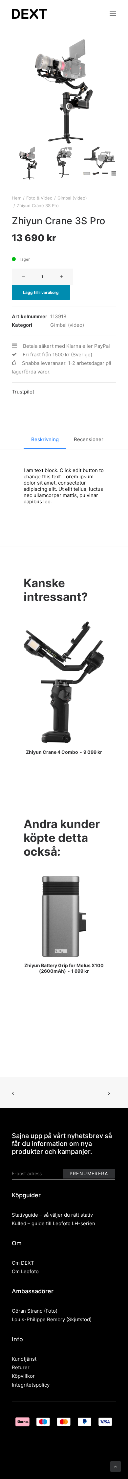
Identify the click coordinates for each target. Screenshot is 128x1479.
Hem (16, 198)
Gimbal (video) (72, 198)
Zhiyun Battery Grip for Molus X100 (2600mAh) (64, 968)
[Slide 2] (64, 163)
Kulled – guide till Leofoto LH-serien (53, 1223)
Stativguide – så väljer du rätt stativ (52, 1215)
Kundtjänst (24, 1359)
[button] (113, 14)
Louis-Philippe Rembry (38, 1319)
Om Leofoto (25, 1271)
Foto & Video (39, 198)
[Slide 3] (99, 161)
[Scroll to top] (115, 1466)
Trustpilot (23, 392)
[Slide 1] (28, 163)
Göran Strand (27, 1311)
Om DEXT (23, 1263)
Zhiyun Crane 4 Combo (64, 752)
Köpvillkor (23, 1376)
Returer (21, 1367)
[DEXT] (29, 14)
